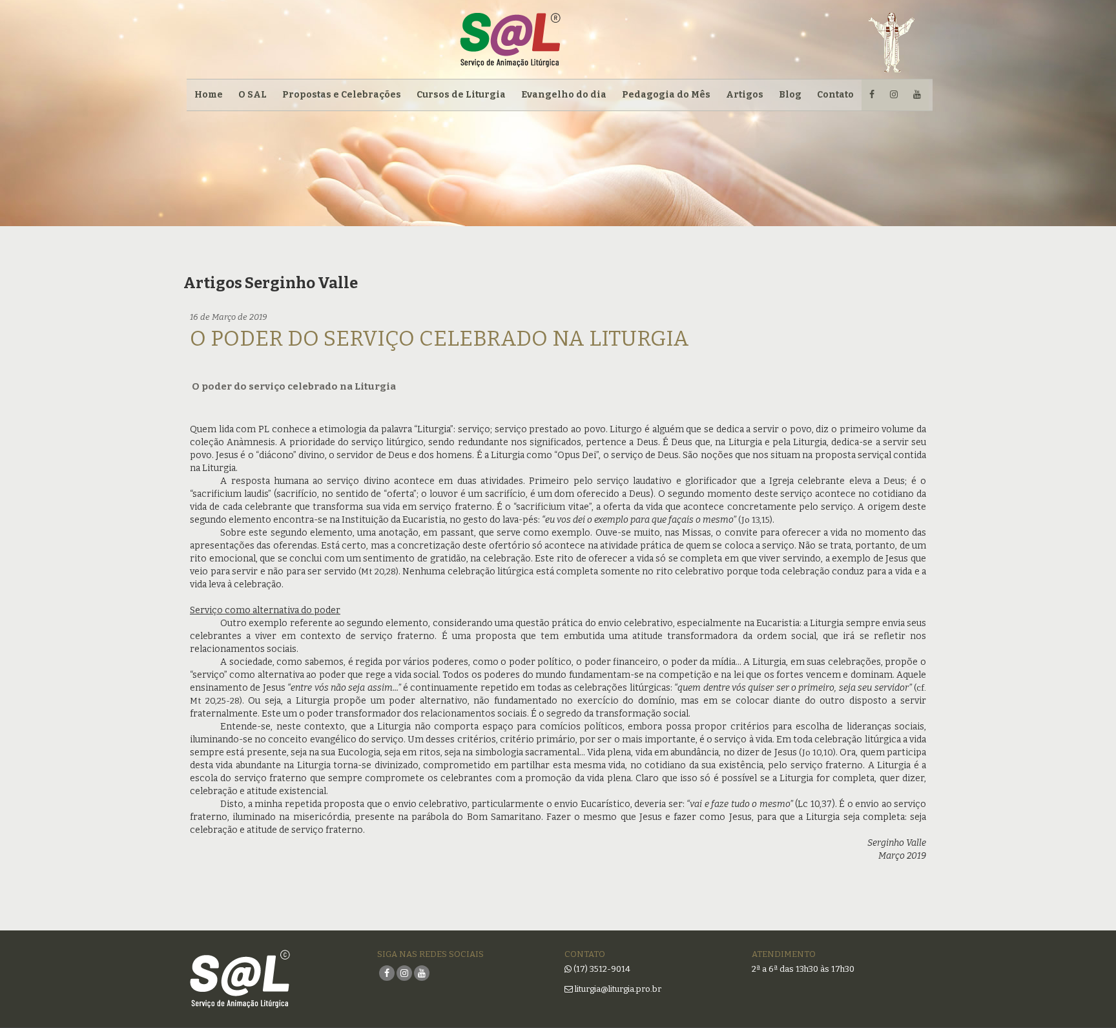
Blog (790, 94)
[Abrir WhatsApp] (1083, 995)
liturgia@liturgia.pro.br (617, 989)
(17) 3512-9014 (602, 969)
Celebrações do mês (332, 114)
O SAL (252, 94)
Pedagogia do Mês (666, 94)
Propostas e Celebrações (341, 94)
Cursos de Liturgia (461, 94)
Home (208, 94)
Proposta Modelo (325, 143)
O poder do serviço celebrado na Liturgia (439, 338)
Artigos (744, 94)
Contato (835, 94)
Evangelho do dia (563, 94)
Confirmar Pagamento (338, 201)
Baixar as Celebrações (338, 172)
